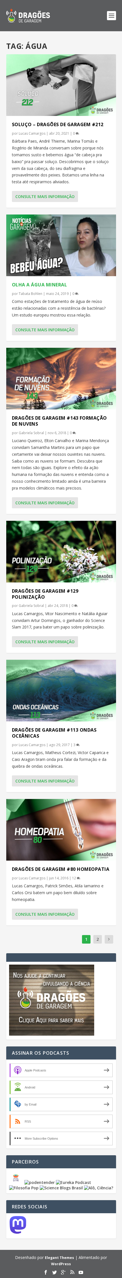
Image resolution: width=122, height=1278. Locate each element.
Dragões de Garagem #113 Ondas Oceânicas (54, 733)
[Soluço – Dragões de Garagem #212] (61, 85)
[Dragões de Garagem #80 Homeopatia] (61, 830)
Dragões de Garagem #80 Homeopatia (61, 869)
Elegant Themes (59, 1257)
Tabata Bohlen (30, 293)
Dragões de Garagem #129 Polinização (45, 594)
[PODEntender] (39, 1182)
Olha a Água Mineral (39, 285)
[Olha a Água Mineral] (61, 245)
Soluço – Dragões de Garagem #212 (58, 124)
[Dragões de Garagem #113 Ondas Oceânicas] (61, 690)
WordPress (61, 1264)
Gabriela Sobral (31, 432)
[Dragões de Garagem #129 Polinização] (61, 551)
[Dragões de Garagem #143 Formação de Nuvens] (61, 378)
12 (74, 878)
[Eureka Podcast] (73, 1182)
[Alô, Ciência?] (98, 1187)
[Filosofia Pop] (24, 1187)
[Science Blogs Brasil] (61, 1187)
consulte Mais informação (45, 196)
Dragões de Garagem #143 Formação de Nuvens (59, 421)
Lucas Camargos (32, 133)
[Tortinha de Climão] (16, 1182)
